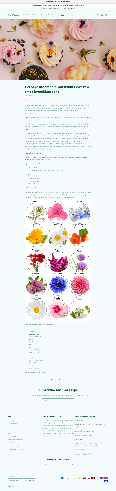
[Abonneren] (72, 400)
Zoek (9, 433)
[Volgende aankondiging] (107, 9)
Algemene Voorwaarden (15, 439)
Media (10, 430)
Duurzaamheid (12, 423)
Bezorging (11, 420)
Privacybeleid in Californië (15, 449)
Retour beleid (12, 436)
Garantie (10, 427)
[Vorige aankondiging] (9, 9)
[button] (63, 15)
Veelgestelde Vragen (14, 446)
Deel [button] (28, 101)
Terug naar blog (59, 379)
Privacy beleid (12, 443)
